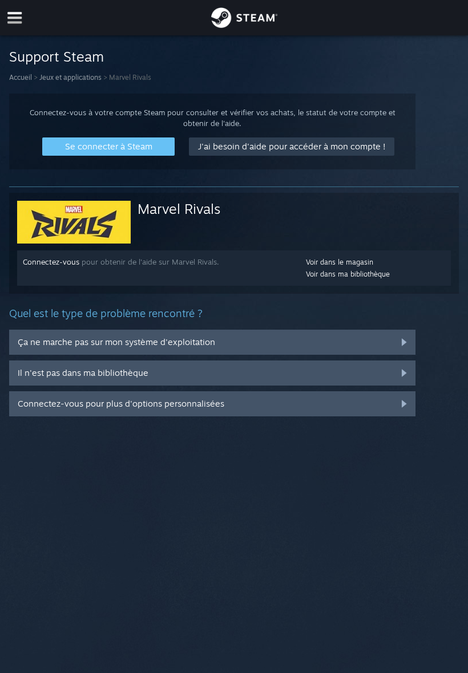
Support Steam (56, 56)
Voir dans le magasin (339, 262)
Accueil (20, 77)
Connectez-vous (51, 261)
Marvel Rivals (179, 208)
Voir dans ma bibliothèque (348, 274)
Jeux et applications (70, 77)
